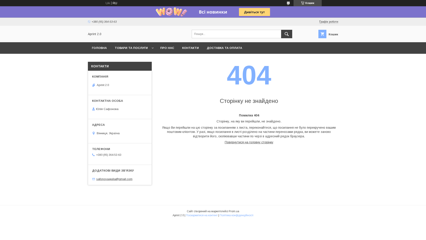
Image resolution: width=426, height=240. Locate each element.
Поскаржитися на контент (202, 215)
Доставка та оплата (224, 48)
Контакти (190, 48)
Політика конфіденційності (236, 215)
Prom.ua (234, 211)
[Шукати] (286, 34)
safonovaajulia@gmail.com (114, 179)
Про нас (167, 48)
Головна (99, 48)
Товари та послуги (131, 48)
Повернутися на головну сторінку (249, 142)
